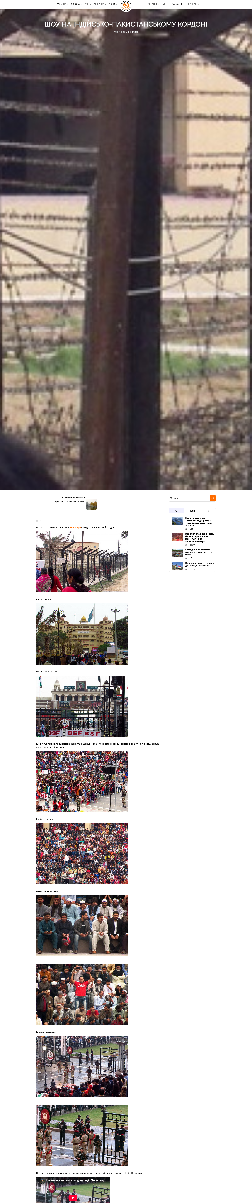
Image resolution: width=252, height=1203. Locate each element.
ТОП (176, 511)
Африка (113, 4)
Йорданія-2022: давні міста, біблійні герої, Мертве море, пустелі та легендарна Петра (199, 538)
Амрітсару (75, 527)
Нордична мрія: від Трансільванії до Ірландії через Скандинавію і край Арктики (198, 522)
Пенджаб (133, 31)
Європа (75, 4)
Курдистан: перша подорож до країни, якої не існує (199, 564)
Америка (99, 4)
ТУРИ (164, 4)
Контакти (194, 4)
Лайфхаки (177, 4)
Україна (61, 4)
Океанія (152, 4)
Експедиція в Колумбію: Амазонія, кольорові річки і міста (199, 552)
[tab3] (208, 510)
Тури (192, 511)
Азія (87, 4)
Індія (122, 31)
